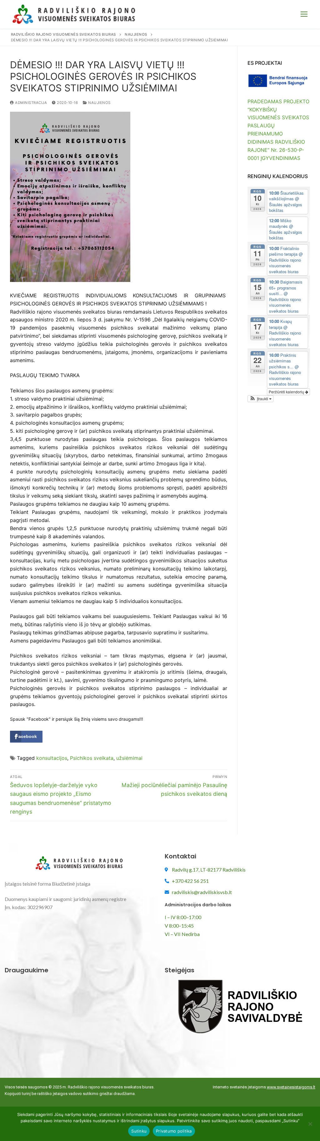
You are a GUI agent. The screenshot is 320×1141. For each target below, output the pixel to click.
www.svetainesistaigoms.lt (291, 1087)
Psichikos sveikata (91, 758)
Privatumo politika (174, 1130)
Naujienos (99, 102)
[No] (310, 1126)
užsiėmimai (129, 758)
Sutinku (139, 1130)
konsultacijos (51, 758)
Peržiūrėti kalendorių (287, 391)
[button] (260, 399)
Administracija (30, 102)
